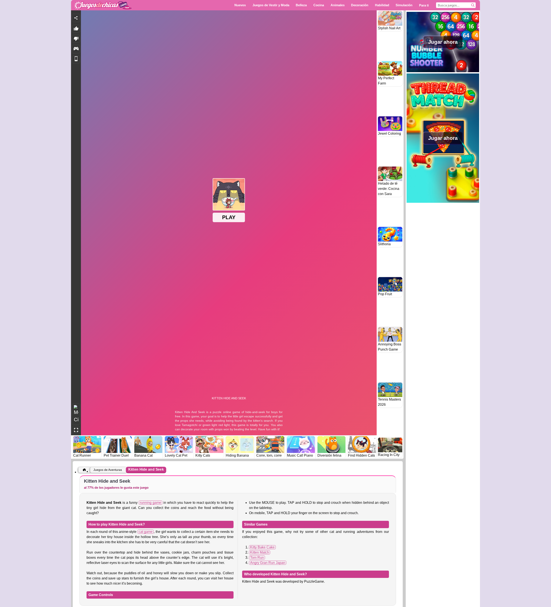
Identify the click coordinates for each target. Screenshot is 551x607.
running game (150, 502)
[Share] (76, 18)
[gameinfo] (76, 49)
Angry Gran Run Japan (267, 563)
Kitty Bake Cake (262, 547)
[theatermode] (76, 414)
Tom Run (257, 557)
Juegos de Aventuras (107, 469)
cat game (146, 532)
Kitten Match (259, 552)
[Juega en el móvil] (76, 60)
